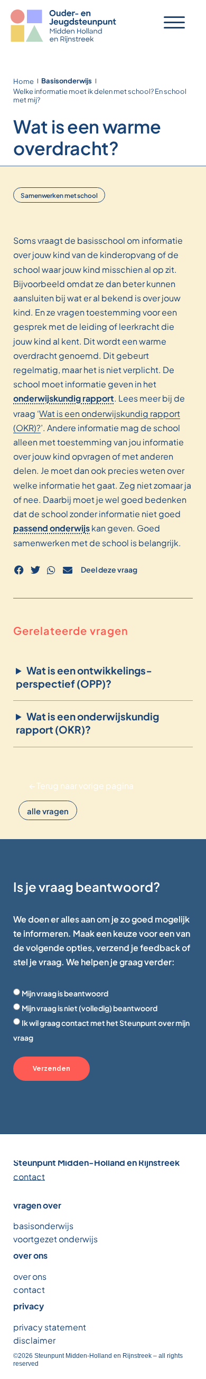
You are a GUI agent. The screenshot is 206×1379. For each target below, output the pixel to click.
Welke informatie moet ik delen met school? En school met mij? (99, 95)
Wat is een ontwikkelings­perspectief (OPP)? (84, 677)
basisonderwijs (43, 1225)
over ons (29, 1276)
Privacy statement (49, 1326)
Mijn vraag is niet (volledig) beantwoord (89, 1008)
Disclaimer (34, 1340)
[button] (19, 570)
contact (29, 1176)
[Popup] (174, 22)
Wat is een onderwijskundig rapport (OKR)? (87, 723)
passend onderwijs (51, 528)
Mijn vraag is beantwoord (65, 993)
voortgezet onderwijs (55, 1238)
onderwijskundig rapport (63, 398)
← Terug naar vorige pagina (81, 785)
